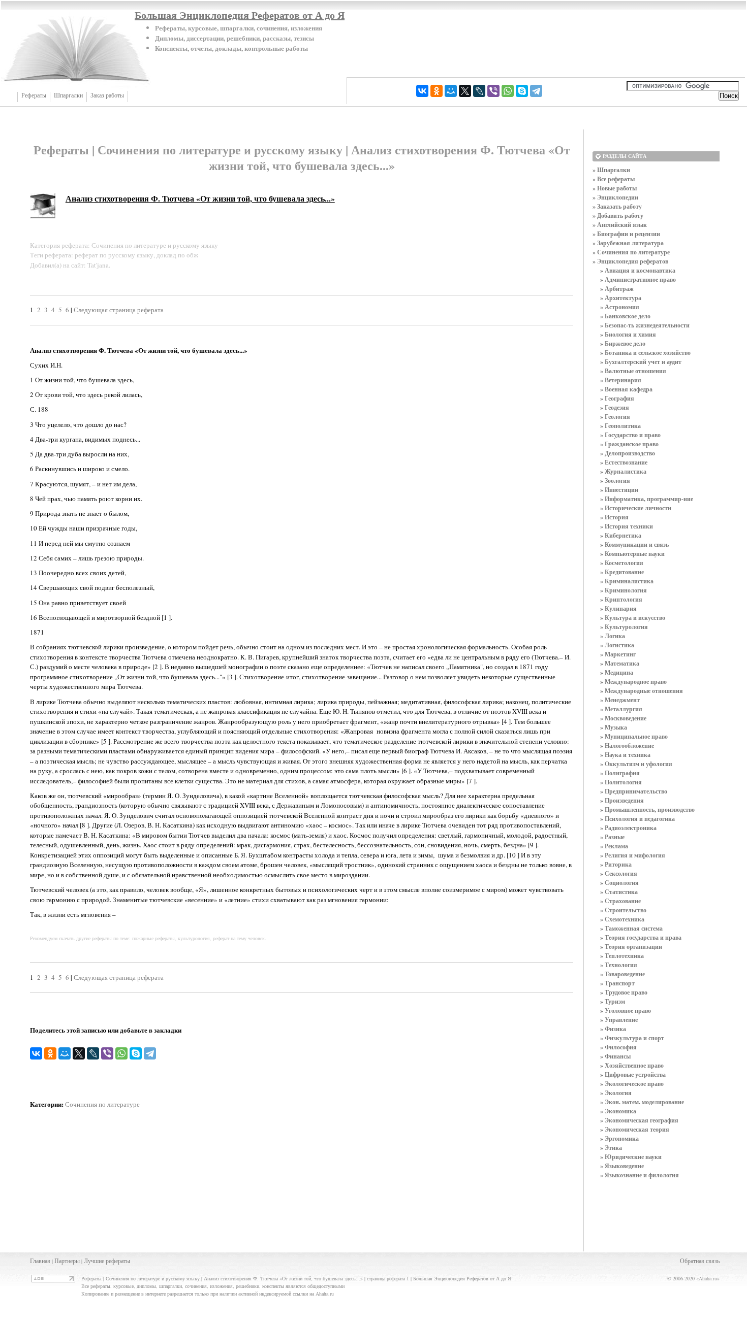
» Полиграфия (620, 773)
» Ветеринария (620, 380)
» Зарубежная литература (628, 243)
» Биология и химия (628, 334)
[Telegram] (536, 91)
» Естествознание (623, 462)
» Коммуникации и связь (634, 544)
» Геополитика (620, 425)
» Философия (618, 1047)
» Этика (611, 1147)
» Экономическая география (639, 1120)
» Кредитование (622, 572)
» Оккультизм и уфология (636, 763)
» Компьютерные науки (632, 553)
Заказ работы (107, 95)
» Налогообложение (627, 745)
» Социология (619, 882)
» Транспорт (617, 983)
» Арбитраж (617, 288)
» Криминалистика (626, 581)
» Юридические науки (631, 1156)
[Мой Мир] (451, 91)
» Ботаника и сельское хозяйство (645, 352)
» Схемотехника (622, 919)
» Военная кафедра (626, 389)
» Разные (612, 837)
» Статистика (619, 891)
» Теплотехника (622, 955)
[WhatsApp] (508, 91)
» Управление (619, 1019)
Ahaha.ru (708, 1278)
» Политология (621, 782)
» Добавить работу (618, 215)
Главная (40, 1260)
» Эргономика (619, 1138)
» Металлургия (621, 709)
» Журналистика (623, 471)
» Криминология (623, 590)
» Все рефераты (614, 179)
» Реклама (614, 846)
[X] (465, 91)
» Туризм (612, 1001)
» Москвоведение (623, 718)
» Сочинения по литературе (631, 252)
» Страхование (620, 901)
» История (614, 517)
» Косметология (621, 562)
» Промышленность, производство (647, 809)
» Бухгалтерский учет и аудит (640, 361)
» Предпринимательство (633, 791)
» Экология (616, 1092)
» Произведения (622, 800)
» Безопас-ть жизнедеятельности (645, 325)
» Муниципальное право (634, 736)
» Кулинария (618, 608)
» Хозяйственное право (632, 1065)
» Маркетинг (618, 654)
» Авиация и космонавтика (637, 270)
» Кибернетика (620, 535)
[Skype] (522, 91)
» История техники (626, 526)
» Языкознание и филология (639, 1175)
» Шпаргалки (611, 169)
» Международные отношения (641, 690)
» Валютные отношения (633, 371)
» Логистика (617, 645)
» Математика (619, 663)
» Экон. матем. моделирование (642, 1102)
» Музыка (613, 727)
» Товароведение (622, 974)
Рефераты (33, 95)
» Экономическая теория (634, 1129)
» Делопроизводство (627, 453)
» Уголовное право (625, 1010)
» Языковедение (622, 1166)
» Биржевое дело (622, 343)
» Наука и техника (625, 754)
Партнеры (67, 1260)
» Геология (615, 416)
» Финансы (615, 1056)
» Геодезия (614, 407)
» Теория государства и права (640, 937)
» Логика (612, 636)
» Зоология (615, 480)
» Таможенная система (631, 928)
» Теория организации (631, 946)
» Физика (613, 1028)
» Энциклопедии (615, 197)
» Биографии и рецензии (626, 233)
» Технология (618, 965)
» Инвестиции (619, 489)
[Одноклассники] (436, 91)
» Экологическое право (632, 1083)
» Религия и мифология (632, 855)
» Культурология (624, 626)
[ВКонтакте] (422, 91)
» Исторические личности (635, 508)
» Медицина (616, 672)
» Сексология (618, 873)
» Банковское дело (625, 316)
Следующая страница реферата (119, 309)
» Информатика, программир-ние (646, 498)
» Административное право (638, 279)
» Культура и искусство (632, 617)
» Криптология (621, 599)
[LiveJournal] (479, 91)
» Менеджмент (620, 700)
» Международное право (633, 681)
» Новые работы (615, 188)
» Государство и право (630, 435)
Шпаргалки (68, 95)
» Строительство (623, 910)
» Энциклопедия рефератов (630, 261)
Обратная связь (700, 1260)
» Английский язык (620, 224)
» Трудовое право (623, 992)
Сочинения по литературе (102, 1104)
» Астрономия (619, 307)
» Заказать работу (617, 206)
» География (617, 398)
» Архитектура (620, 297)
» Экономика (618, 1111)
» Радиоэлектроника (628, 827)
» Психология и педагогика (637, 818)
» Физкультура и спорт (632, 1038)
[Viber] (493, 91)
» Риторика (616, 864)
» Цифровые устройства (633, 1074)
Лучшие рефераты (107, 1260)
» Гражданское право (629, 444)
